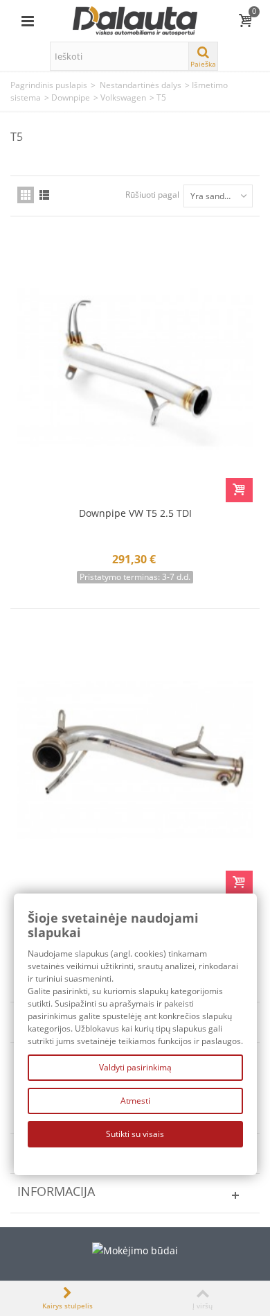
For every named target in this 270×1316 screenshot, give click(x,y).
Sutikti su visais (135, 1134)
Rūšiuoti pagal (152, 194)
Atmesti (135, 1100)
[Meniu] (27, 20)
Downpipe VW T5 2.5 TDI (135, 513)
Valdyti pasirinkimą (135, 1067)
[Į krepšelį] (239, 490)
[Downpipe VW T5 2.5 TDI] (135, 367)
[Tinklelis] (25, 195)
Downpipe (70, 97)
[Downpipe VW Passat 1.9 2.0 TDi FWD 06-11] (135, 760)
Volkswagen (123, 97)
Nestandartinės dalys (140, 85)
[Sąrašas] (44, 195)
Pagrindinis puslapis (48, 85)
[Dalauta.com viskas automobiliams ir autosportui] (135, 20)
